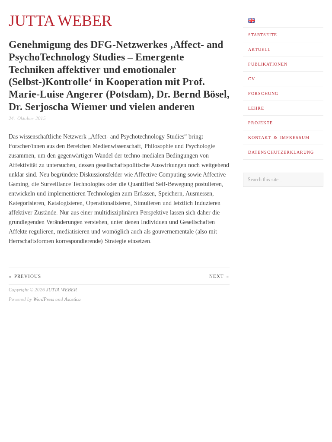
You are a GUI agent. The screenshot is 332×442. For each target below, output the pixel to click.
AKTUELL (259, 49)
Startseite (262, 34)
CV (251, 78)
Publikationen (267, 64)
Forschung (263, 93)
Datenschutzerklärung (281, 152)
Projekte (260, 122)
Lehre (256, 108)
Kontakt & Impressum (279, 137)
